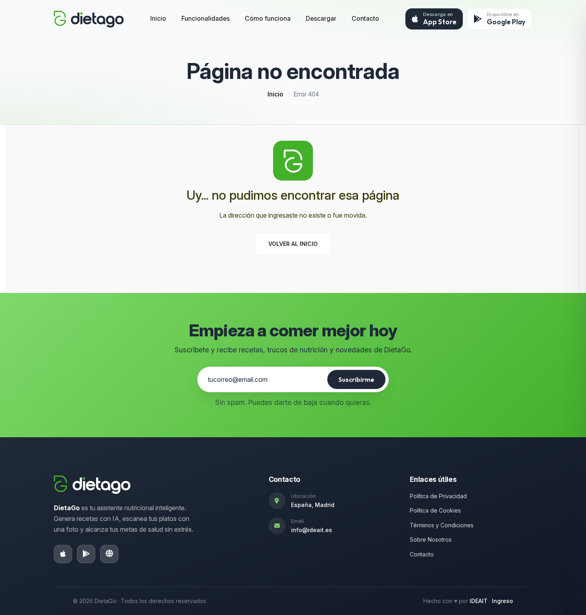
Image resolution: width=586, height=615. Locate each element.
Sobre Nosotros (431, 539)
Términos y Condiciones (442, 525)
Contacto (365, 18)
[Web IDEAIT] (109, 554)
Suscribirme (356, 379)
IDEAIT (479, 600)
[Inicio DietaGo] (89, 19)
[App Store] (63, 554)
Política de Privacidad (438, 496)
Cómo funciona (268, 18)
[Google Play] (86, 554)
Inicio (158, 18)
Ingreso (502, 600)
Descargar (321, 18)
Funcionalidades (205, 18)
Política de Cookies (435, 510)
